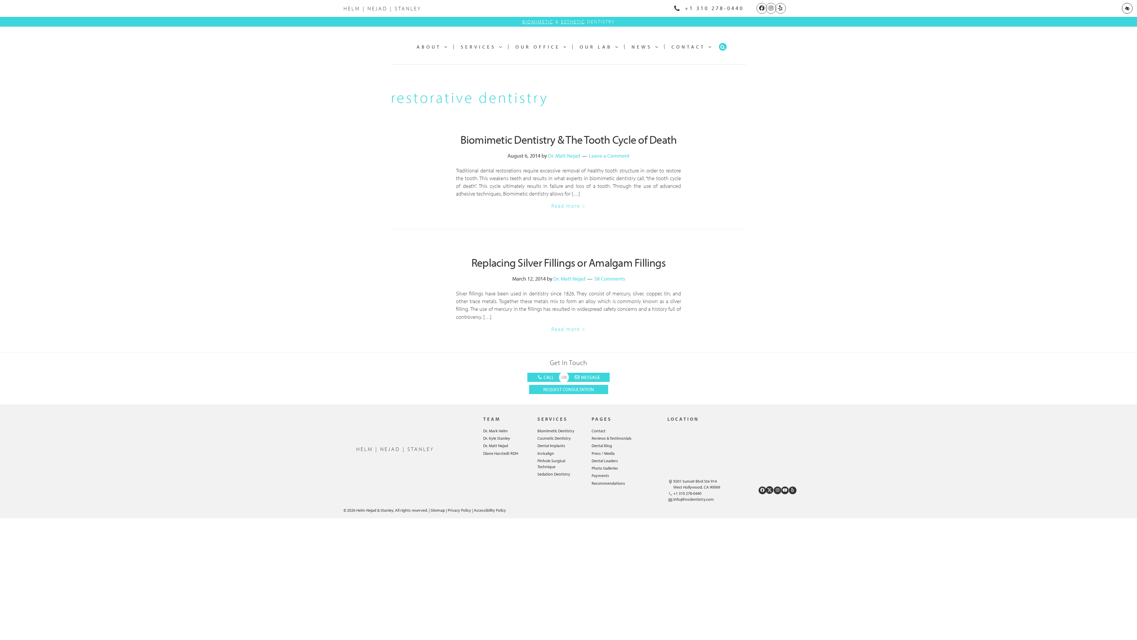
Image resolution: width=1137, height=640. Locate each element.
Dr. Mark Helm (495, 430)
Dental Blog (602, 445)
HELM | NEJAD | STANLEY (382, 8)
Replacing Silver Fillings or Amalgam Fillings (568, 262)
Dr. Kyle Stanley (496, 438)
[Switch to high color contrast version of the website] (1127, 8)
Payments (600, 475)
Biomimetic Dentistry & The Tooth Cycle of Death (568, 139)
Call (548, 377)
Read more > (568, 205)
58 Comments (609, 278)
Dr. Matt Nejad (564, 155)
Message (590, 377)
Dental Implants (551, 445)
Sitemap (438, 510)
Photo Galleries (605, 468)
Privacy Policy (459, 510)
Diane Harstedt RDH (500, 453)
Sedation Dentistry (553, 474)
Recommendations (608, 483)
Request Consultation (568, 389)
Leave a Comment (609, 155)
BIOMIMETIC (537, 22)
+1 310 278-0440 (712, 8)
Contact (599, 430)
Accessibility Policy (490, 510)
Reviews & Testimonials (612, 438)
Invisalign (545, 453)
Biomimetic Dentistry (555, 430)
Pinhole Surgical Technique (551, 463)
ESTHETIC (573, 22)
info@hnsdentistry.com (693, 499)
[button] (723, 47)
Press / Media (603, 453)
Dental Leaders (605, 460)
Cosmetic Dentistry (554, 438)
